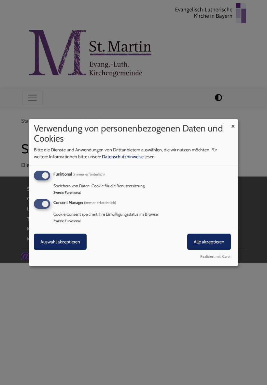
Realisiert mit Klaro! (215, 256)
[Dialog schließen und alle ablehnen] (233, 123)
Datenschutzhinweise (123, 157)
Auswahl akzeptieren (60, 242)
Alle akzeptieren (209, 242)
